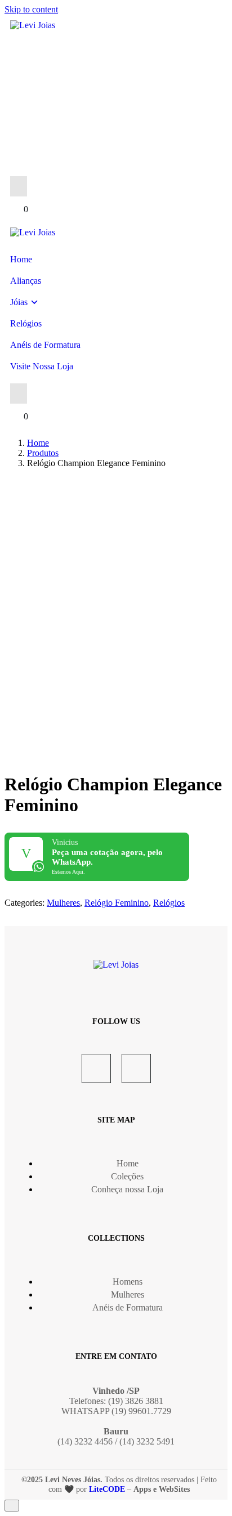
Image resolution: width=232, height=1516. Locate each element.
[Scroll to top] (12, 1505)
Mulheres (63, 902)
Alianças (25, 280)
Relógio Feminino (116, 902)
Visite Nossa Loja (41, 366)
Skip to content (31, 9)
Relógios (26, 323)
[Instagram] (136, 1068)
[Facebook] (96, 1068)
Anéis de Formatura (45, 345)
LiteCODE (107, 1489)
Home (21, 259)
